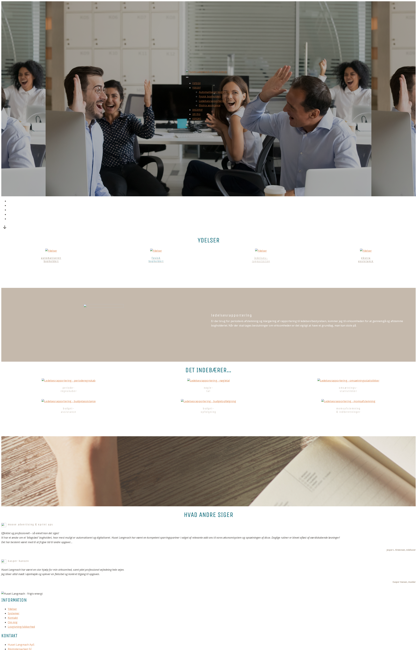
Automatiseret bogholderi (215, 92)
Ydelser (196, 87)
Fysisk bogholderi (210, 96)
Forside (196, 83)
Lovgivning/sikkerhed (21, 626)
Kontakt (196, 118)
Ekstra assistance (210, 105)
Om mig (196, 114)
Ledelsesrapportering (212, 101)
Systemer (197, 109)
